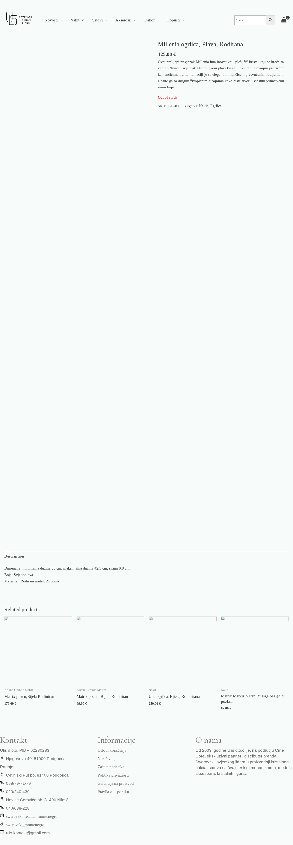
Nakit (74, 20)
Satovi (97, 20)
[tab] (14, 556)
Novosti (51, 20)
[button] (60, 20)
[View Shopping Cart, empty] (284, 20)
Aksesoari (123, 20)
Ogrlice (216, 106)
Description (14, 556)
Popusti (173, 20)
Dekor (149, 20)
